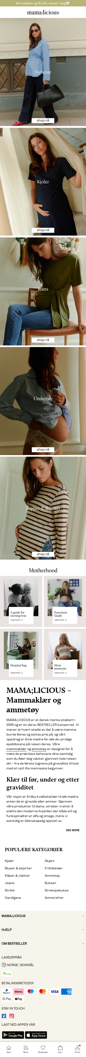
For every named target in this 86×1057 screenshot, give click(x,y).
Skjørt (50, 861)
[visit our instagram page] (11, 1017)
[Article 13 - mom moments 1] (65, 656)
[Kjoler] (43, 182)
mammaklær (16, 749)
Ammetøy (52, 876)
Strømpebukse (57, 890)
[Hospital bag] (21, 656)
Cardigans (13, 898)
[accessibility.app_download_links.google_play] (13, 1039)
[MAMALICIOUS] (43, 14)
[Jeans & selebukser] (43, 291)
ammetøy (39, 749)
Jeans (9, 883)
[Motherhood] (43, 567)
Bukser (50, 883)
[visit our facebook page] (4, 1017)
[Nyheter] (43, 72)
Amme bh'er (54, 898)
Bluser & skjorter (18, 868)
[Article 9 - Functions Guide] (65, 601)
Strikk (10, 890)
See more (73, 830)
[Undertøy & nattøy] (43, 401)
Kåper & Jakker (17, 876)
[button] (43, 965)
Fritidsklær (54, 868)
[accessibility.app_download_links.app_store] (36, 1039)
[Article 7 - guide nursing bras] (21, 601)
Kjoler (9, 861)
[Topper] (43, 508)
